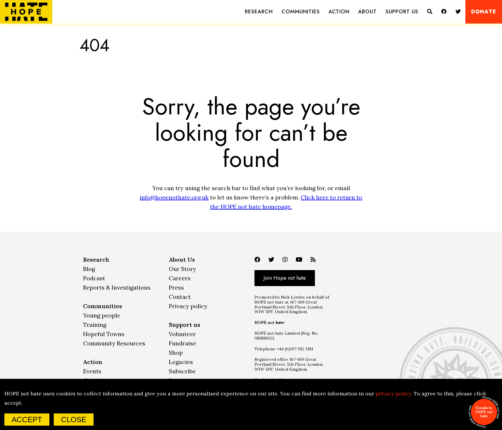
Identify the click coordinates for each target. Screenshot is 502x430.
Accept (27, 419)
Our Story (182, 268)
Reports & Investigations (116, 287)
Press (176, 287)
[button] (259, 12)
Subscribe (182, 371)
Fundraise (182, 343)
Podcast (94, 278)
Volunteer (182, 334)
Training (94, 324)
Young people (101, 315)
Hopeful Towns (103, 334)
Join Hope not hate (284, 278)
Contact (180, 296)
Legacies (181, 361)
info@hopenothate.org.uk (174, 197)
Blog (89, 268)
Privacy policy (188, 306)
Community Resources (114, 343)
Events (92, 371)
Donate (483, 11)
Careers (180, 278)
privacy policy (393, 393)
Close (73, 419)
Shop (176, 352)
